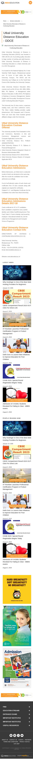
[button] (30, 2)
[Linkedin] (14, 735)
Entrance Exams (10, 714)
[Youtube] (22, 735)
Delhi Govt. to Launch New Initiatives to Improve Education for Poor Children (16, 357)
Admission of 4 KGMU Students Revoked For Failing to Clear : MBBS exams (16, 406)
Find (4, 707)
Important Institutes (12, 718)
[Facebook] (11, 735)
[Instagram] (18, 735)
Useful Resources (11, 725)
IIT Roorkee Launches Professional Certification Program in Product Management (16, 331)
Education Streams (11, 710)
